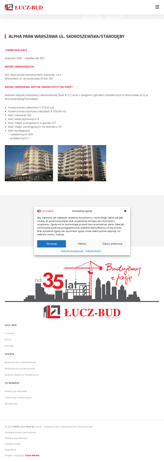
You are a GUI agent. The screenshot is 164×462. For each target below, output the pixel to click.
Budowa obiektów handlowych (22, 374)
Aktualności (11, 403)
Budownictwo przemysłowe (20, 368)
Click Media (32, 455)
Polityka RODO (93, 250)
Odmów (82, 243)
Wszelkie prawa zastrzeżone (20, 432)
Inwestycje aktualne (16, 391)
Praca (8, 339)
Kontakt (9, 345)
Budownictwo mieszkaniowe (20, 362)
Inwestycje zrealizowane (18, 397)
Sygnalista (10, 449)
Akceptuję (51, 243)
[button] (125, 211)
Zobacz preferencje (112, 243)
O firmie (9, 333)
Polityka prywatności (72, 250)
